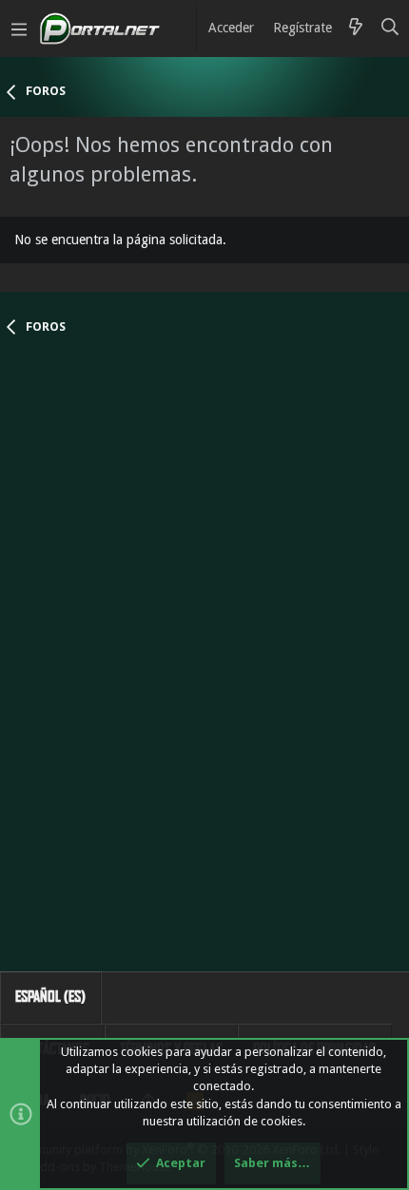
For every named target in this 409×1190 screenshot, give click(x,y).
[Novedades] (356, 28)
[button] (19, 28)
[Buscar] (390, 28)
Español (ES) (50, 997)
